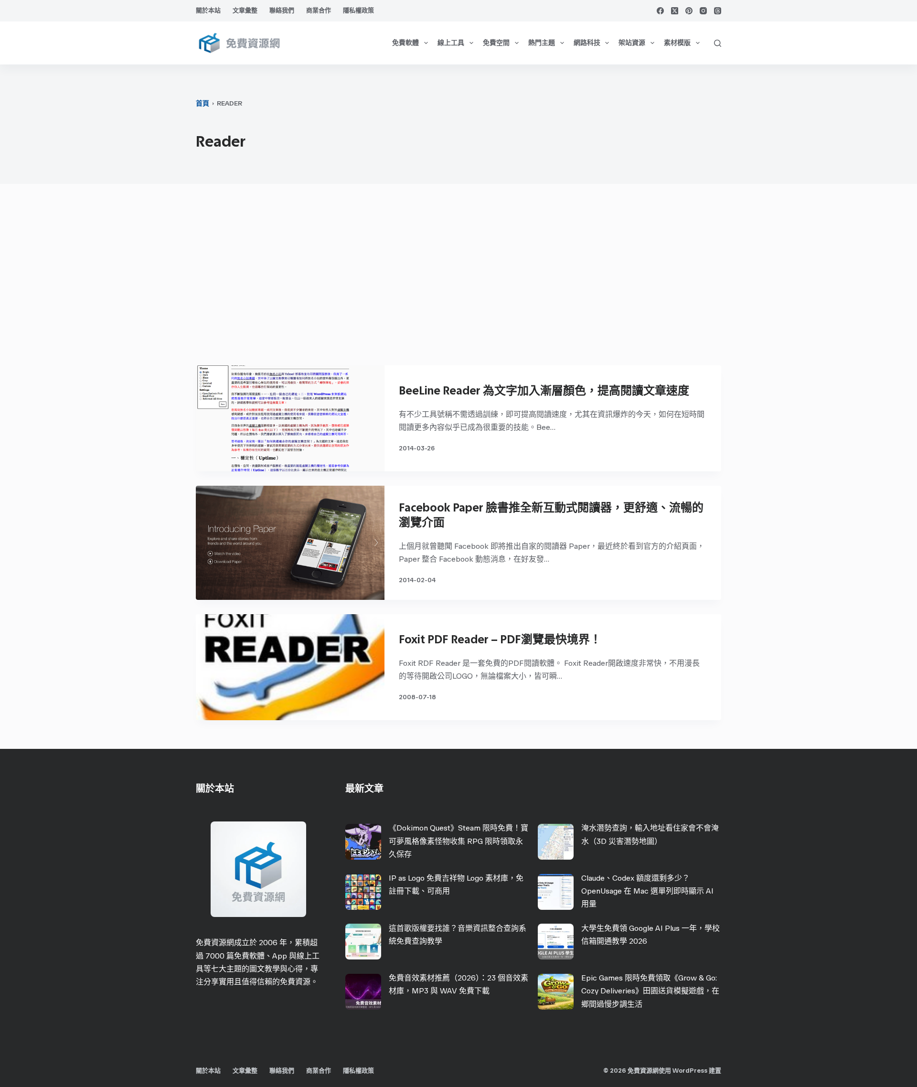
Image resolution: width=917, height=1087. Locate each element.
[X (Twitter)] (674, 10)
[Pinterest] (689, 10)
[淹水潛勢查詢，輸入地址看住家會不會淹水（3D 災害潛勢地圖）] (556, 842)
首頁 (202, 103)
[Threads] (717, 10)
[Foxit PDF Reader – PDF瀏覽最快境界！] (290, 667)
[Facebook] (660, 10)
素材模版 (677, 43)
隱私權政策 (358, 10)
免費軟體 (405, 43)
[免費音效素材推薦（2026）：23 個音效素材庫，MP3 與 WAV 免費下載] (363, 992)
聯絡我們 (281, 10)
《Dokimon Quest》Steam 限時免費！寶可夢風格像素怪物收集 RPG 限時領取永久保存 (458, 840)
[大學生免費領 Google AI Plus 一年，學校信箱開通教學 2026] (556, 941)
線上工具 (450, 43)
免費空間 (496, 43)
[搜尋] (717, 43)
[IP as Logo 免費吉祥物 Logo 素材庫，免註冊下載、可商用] (363, 892)
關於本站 (208, 10)
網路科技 (587, 43)
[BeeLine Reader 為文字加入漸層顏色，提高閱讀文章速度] (290, 418)
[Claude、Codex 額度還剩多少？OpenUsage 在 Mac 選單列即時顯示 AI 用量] (556, 892)
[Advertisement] (458, 279)
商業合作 (318, 10)
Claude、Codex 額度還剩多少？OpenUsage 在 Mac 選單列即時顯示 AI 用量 (647, 891)
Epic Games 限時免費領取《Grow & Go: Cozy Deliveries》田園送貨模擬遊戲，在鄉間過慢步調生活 (650, 990)
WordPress (689, 1070)
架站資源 (631, 43)
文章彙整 (245, 10)
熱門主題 (541, 43)
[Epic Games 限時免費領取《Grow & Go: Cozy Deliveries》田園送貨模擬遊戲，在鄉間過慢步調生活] (556, 992)
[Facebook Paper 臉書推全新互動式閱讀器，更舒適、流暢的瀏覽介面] (290, 543)
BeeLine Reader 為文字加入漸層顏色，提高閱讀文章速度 (544, 390)
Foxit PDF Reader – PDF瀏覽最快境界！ (500, 639)
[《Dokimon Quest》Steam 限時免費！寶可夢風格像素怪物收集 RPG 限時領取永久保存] (363, 842)
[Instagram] (703, 10)
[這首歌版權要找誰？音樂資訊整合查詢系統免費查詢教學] (363, 941)
